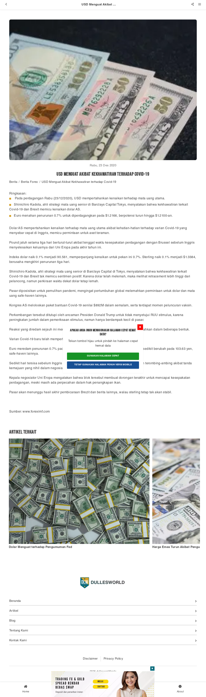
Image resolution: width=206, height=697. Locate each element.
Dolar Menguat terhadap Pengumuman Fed (40, 547)
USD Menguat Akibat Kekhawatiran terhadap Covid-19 (79, 182)
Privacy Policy (113, 658)
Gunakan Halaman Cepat (103, 356)
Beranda (15, 601)
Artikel (13, 611)
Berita (13, 182)
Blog (12, 620)
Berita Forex (29, 182)
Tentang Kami (18, 630)
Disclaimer (90, 658)
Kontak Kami (18, 640)
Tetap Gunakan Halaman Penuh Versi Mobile (103, 365)
